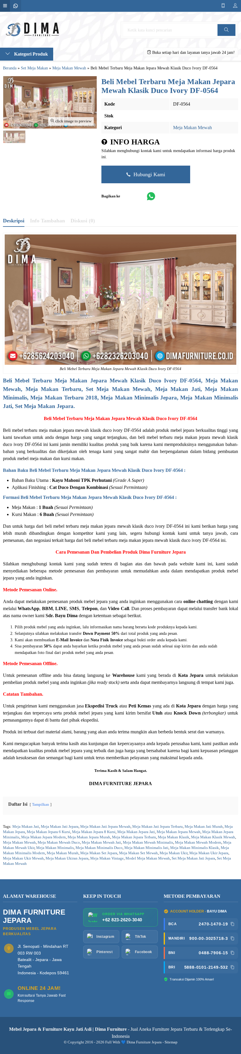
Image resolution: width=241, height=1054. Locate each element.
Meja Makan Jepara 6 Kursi (48, 832)
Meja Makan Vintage (107, 858)
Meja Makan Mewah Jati (101, 842)
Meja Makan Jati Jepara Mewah (105, 827)
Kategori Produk (30, 53)
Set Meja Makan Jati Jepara (193, 858)
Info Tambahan (47, 221)
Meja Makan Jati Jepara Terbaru (157, 827)
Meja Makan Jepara (81, 380)
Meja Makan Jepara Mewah (112, 418)
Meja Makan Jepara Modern (43, 837)
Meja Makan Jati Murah (204, 827)
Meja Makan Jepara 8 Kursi (94, 832)
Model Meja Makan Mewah (147, 858)
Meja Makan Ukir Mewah (23, 858)
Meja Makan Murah (62, 853)
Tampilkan (40, 804)
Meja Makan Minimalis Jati (146, 848)
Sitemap (171, 1042)
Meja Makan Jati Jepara (59, 827)
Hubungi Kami (148, 174)
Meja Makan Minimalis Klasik (194, 848)
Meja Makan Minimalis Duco (99, 848)
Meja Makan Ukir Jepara (208, 853)
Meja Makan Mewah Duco (59, 842)
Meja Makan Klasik (173, 837)
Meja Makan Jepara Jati (136, 832)
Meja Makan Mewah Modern (198, 842)
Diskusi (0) (83, 221)
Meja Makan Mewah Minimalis (148, 842)
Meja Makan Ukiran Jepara (67, 858)
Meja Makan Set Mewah (138, 853)
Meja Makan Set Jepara (98, 853)
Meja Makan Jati (25, 827)
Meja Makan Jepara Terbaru (134, 837)
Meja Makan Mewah (192, 127)
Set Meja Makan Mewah (118, 389)
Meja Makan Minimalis (55, 848)
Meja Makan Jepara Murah (89, 837)
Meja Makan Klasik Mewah (213, 837)
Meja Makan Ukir (174, 853)
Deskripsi (13, 221)
